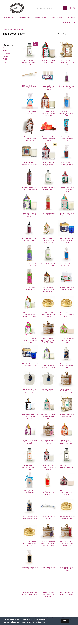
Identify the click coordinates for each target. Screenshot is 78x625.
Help (4, 62)
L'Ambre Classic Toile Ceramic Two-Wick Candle (48, 441)
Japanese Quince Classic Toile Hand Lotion (67, 164)
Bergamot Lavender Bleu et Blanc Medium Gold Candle (66, 314)
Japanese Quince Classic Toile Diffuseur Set (66, 62)
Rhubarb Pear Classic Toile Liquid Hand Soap (48, 568)
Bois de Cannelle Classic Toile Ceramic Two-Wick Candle (48, 340)
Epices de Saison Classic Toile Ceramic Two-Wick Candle (67, 391)
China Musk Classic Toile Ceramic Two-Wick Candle (66, 543)
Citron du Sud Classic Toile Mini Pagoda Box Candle (29, 340)
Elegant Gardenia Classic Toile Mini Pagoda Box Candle (48, 240)
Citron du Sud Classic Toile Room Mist (30, 288)
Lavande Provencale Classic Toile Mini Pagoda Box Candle (48, 365)
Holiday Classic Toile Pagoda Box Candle (48, 61)
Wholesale (71, 17)
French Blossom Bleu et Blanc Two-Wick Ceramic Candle (48, 391)
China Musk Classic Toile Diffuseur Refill (66, 466)
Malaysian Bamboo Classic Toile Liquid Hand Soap (48, 492)
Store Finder (66, 22)
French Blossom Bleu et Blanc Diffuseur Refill (30, 517)
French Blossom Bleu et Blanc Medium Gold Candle (48, 314)
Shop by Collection (16, 29)
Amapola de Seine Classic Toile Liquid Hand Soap (48, 594)
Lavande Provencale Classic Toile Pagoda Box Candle (29, 214)
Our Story (60, 17)
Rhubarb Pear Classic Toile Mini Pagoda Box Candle (29, 441)
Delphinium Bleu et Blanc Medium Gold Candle (66, 569)
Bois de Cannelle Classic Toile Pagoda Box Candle (29, 138)
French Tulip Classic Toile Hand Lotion (66, 265)
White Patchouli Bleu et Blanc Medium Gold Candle (67, 518)
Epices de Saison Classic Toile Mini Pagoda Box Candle (66, 441)
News (53, 17)
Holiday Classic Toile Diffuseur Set (67, 415)
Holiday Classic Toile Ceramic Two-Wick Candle (48, 138)
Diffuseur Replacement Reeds (29, 87)
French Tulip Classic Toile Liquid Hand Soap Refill (66, 113)
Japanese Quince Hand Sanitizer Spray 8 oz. (29, 239)
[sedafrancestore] (17, 8)
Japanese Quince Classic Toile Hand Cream (67, 138)
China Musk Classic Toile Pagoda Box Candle (48, 164)
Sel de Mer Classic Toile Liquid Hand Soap (30, 568)
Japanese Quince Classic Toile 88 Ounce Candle (29, 164)
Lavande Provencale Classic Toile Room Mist (30, 265)
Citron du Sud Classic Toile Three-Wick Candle (67, 340)
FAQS (5, 59)
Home (5, 29)
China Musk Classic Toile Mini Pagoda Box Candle (48, 467)
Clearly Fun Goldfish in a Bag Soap (29, 112)
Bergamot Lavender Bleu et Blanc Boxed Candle (66, 240)
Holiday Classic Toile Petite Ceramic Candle (29, 593)
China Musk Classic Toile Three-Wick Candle (66, 492)
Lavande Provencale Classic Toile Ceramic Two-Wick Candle (48, 543)
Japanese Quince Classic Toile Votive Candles (48, 87)
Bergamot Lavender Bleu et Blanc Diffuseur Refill (66, 365)
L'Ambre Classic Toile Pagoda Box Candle (67, 214)
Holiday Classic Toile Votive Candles (67, 288)
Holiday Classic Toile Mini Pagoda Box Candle (67, 189)
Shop (4, 48)
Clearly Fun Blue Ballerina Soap (29, 491)
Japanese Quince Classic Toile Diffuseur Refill (29, 62)
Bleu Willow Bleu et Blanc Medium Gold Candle (29, 543)
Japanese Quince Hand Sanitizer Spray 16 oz (29, 188)
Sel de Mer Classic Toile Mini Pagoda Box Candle (30, 416)
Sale (73, 22)
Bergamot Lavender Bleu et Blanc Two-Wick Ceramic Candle (30, 391)
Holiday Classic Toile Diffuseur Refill (48, 188)
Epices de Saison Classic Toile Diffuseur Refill (29, 467)
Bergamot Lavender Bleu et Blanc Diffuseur (66, 593)
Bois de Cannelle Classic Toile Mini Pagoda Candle (48, 289)
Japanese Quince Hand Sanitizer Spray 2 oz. (66, 87)
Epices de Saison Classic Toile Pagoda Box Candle (48, 113)
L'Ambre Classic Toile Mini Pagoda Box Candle (48, 416)
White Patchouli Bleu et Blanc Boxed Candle (30, 364)
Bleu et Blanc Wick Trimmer (48, 517)
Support (5, 56)
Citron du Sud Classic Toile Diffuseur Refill (48, 265)
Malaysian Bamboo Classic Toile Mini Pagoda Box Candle (29, 314)
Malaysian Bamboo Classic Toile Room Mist (48, 214)
